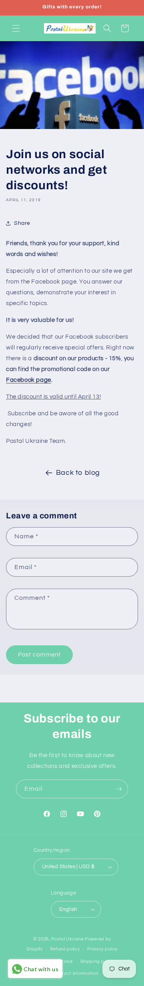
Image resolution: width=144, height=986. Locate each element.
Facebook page (28, 380)
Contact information (75, 973)
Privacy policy (102, 949)
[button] (16, 28)
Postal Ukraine (67, 939)
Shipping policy (97, 961)
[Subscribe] (119, 789)
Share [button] (22, 223)
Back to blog (78, 472)
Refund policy (65, 949)
